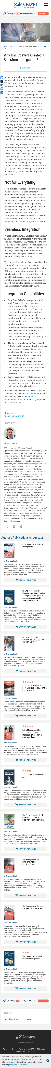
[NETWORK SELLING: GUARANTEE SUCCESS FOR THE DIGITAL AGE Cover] (9, 643)
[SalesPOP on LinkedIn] (14, 526)
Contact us (20, 1051)
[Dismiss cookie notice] (47, 1060)
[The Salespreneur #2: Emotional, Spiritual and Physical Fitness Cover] (9, 865)
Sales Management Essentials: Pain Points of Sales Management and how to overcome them (34, 733)
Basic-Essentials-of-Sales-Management (32, 545)
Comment (11, 413)
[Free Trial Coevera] (25, 13)
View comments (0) (15, 416)
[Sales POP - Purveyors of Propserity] (25, 5)
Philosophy (41, 1049)
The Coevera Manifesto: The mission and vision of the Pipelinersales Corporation (33, 817)
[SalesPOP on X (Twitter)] (6, 526)
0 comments (26, 68)
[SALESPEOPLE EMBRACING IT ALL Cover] (9, 777)
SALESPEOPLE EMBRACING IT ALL (34, 775)
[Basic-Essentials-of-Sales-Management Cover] (9, 550)
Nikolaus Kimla (41, 46)
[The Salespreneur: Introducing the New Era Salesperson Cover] (9, 912)
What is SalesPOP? (26, 1049)
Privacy (13, 1049)
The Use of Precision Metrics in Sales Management (33, 957)
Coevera (12, 46)
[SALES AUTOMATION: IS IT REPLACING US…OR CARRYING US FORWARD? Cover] (9, 688)
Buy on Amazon (27, 580)
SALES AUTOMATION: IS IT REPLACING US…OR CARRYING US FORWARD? (34, 688)
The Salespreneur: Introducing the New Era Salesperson (34, 907)
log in (11, 1019)
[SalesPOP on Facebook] (21, 526)
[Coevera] (25, 1037)
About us (31, 1051)
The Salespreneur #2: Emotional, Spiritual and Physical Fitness (31, 861)
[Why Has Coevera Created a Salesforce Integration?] (25, 32)
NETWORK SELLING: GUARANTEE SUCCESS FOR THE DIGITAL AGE (33, 639)
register (19, 1019)
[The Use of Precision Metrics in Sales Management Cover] (9, 958)
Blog (5, 46)
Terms (5, 1049)
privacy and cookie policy (17, 1065)
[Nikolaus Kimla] (10, 433)
